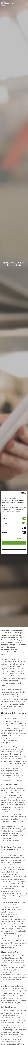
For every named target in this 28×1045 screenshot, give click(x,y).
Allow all (14, 542)
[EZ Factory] (8, 3)
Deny (14, 551)
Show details (20, 538)
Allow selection (14, 547)
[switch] (24, 523)
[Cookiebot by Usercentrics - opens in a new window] (20, 493)
